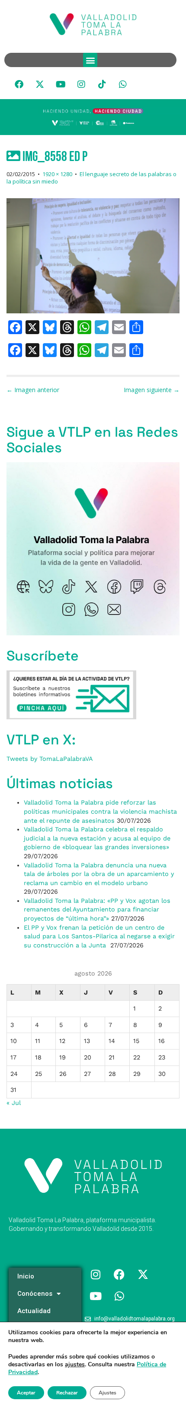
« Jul (13, 1102)
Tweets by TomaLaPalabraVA (49, 758)
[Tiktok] (102, 84)
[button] (90, 60)
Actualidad (34, 1311)
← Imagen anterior (32, 390)
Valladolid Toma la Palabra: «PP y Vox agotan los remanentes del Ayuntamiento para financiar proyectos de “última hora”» (97, 909)
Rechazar (67, 1392)
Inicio (25, 1276)
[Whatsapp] (122, 84)
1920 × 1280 (57, 174)
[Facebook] (19, 84)
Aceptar (26, 1392)
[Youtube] (60, 84)
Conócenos (34, 1294)
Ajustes (107, 1392)
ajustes (75, 1364)
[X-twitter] (39, 84)
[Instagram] (81, 84)
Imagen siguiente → (152, 390)
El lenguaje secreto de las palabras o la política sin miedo (91, 177)
